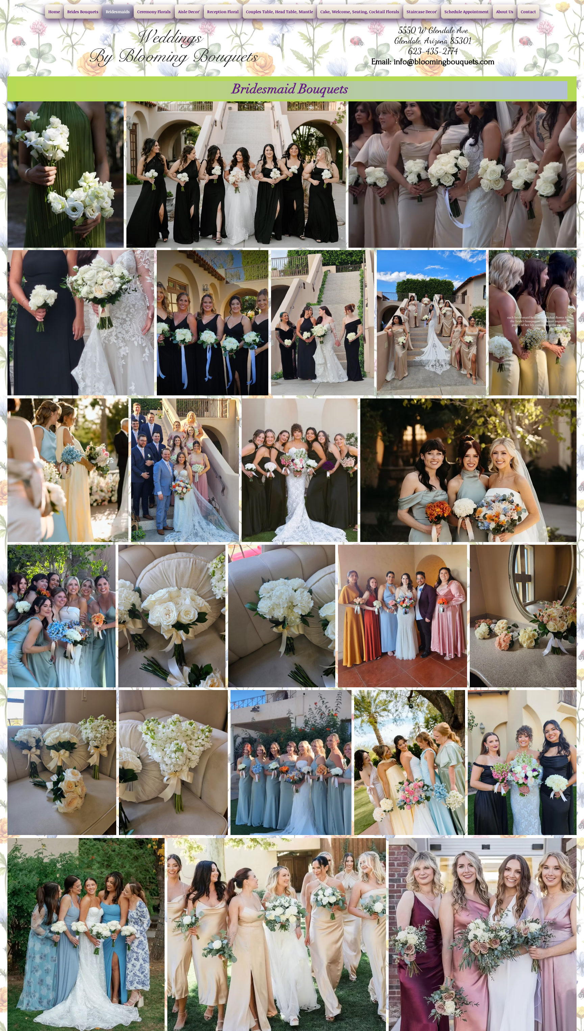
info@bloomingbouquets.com (444, 61)
